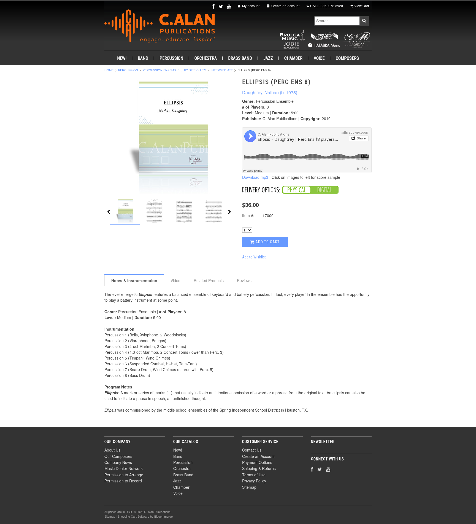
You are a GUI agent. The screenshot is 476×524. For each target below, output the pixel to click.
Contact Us (251, 450)
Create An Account (285, 5)
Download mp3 (255, 177)
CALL (326, 5)
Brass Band (240, 58)
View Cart (361, 5)
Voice (319, 58)
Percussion (171, 58)
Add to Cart (267, 242)
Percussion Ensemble (161, 70)
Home (108, 70)
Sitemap (249, 487)
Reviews (244, 280)
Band (143, 58)
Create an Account (258, 456)
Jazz (268, 58)
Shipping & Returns (259, 468)
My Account (250, 5)
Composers (347, 58)
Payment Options (257, 462)
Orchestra (205, 58)
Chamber (293, 58)
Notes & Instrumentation (134, 280)
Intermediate (222, 70)
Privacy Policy (254, 481)
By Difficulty (195, 70)
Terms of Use (254, 474)
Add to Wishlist (254, 257)
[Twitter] (221, 6)
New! (121, 58)
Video (175, 280)
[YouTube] (229, 6)
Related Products (209, 280)
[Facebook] (214, 6)
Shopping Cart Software (133, 516)
